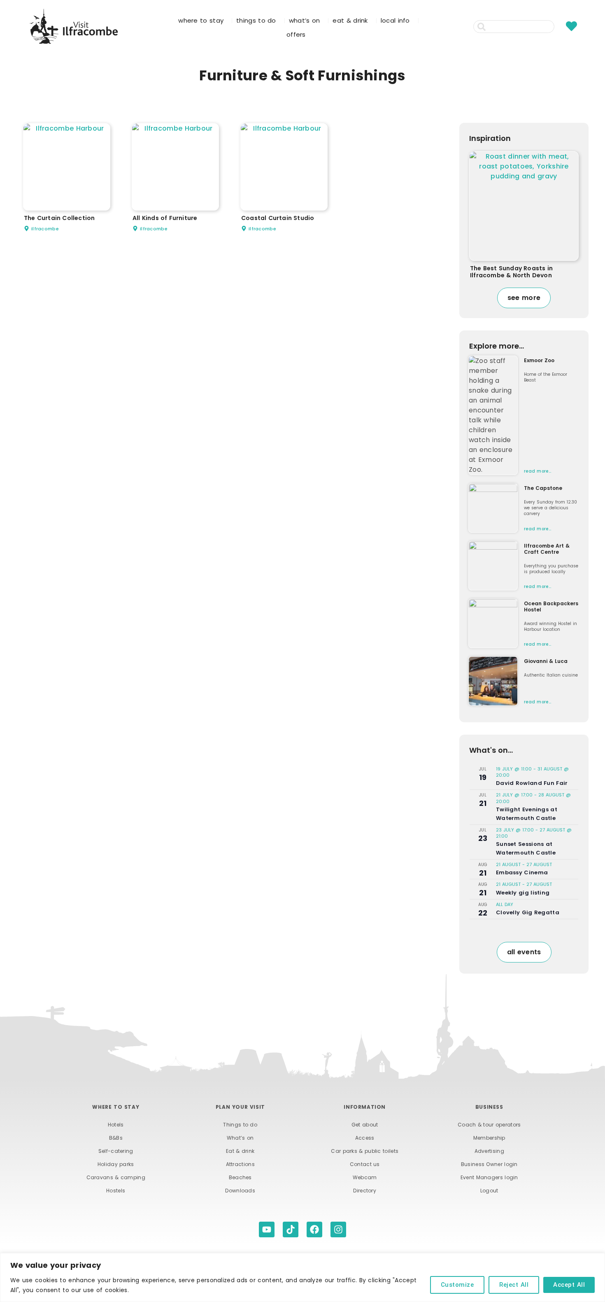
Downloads (240, 1190)
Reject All (513, 1284)
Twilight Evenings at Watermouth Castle (526, 814)
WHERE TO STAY (200, 20)
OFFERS (296, 34)
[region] (302, 1277)
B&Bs (116, 1137)
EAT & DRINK (350, 20)
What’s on (240, 1137)
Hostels (115, 1190)
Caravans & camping (115, 1177)
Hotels (116, 1124)
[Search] (559, 26)
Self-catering (115, 1150)
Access (365, 1137)
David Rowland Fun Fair (532, 783)
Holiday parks (116, 1164)
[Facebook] (314, 1229)
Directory (364, 1190)
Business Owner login (489, 1164)
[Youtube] (267, 1229)
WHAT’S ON (304, 20)
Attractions (240, 1164)
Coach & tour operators (489, 1124)
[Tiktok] (290, 1229)
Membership (489, 1137)
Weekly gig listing (522, 893)
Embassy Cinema (522, 872)
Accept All (569, 1284)
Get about (364, 1124)
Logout (489, 1190)
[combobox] (513, 26)
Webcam (365, 1177)
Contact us (365, 1164)
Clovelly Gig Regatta (527, 912)
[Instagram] (338, 1229)
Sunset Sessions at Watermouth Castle (526, 848)
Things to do (240, 1124)
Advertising (489, 1150)
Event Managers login (489, 1177)
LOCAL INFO (395, 20)
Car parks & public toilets (364, 1150)
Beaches (240, 1177)
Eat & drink (240, 1150)
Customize (457, 1284)
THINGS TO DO (256, 20)
